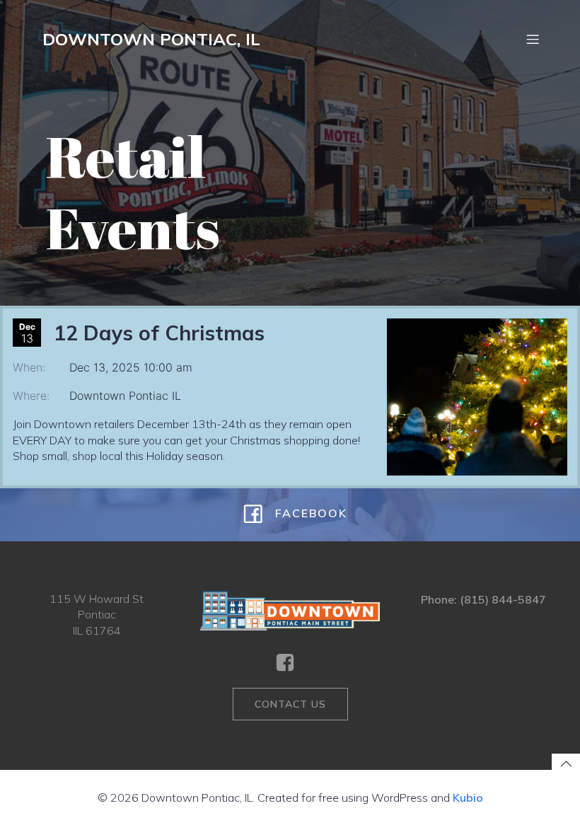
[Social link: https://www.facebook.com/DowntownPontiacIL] (290, 663)
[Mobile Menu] (533, 39)
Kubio (468, 797)
